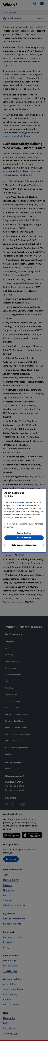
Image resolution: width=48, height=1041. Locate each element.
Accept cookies (24, 537)
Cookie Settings (24, 533)
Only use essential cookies (24, 545)
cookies (20, 502)
